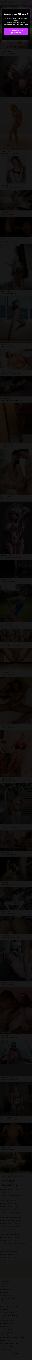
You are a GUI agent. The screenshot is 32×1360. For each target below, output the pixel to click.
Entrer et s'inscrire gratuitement (16, 31)
